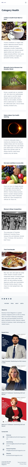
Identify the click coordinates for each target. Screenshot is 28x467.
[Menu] (25, 2)
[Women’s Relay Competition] (14, 220)
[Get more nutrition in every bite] (14, 174)
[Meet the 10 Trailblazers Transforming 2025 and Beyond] (14, 378)
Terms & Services (22, 462)
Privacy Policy (23, 464)
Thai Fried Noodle (9, 249)
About (16, 303)
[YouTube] (10, 298)
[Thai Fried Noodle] (14, 261)
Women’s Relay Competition (12, 209)
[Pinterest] (8, 298)
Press (12, 303)
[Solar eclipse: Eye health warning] (14, 128)
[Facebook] (2, 298)
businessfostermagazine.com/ (14, 455)
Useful (22, 303)
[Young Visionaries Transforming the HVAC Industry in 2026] (14, 346)
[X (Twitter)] (4, 298)
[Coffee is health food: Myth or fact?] (14, 31)
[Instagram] (6, 298)
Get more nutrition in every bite (13, 163)
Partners (6, 303)
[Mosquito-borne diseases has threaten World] (14, 80)
